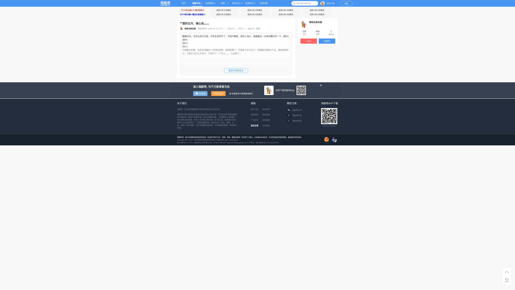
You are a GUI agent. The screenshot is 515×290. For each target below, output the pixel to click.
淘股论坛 (196, 3)
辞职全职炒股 (315, 22)
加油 (251, 29)
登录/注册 (331, 3)
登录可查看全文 (236, 70)
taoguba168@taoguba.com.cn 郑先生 (240, 143)
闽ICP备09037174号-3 (185, 143)
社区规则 (266, 125)
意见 (507, 280)
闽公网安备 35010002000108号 (267, 143)
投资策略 (210, 3)
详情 (258, 29)
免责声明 (266, 109)
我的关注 (236, 3)
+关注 (308, 41)
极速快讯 (249, 3)
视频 (223, 3)
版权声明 (254, 115)
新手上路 (254, 109)
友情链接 (266, 120)
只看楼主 (327, 41)
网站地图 (266, 115)
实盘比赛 (263, 3)
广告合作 (254, 120)
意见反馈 (254, 125)
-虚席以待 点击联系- (223, 10)
